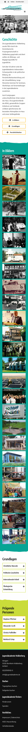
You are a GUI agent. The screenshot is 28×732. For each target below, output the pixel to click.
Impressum (6, 717)
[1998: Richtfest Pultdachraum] (14, 328)
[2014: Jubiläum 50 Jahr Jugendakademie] (14, 484)
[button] (14, 566)
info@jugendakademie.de (11, 675)
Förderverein (6, 702)
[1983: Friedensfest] (14, 296)
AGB (3, 722)
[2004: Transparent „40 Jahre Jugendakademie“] (14, 406)
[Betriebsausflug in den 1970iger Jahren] (14, 218)
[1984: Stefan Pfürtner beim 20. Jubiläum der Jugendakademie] (14, 312)
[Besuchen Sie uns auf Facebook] (5, 2)
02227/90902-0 (7, 670)
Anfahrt (5, 666)
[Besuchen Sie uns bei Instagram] (8, 2)
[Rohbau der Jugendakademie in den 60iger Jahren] (14, 187)
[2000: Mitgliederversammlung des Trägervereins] (14, 343)
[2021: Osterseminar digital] (14, 515)
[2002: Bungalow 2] (14, 359)
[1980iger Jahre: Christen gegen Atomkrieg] (14, 250)
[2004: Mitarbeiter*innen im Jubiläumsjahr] (14, 390)
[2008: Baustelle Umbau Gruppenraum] (14, 437)
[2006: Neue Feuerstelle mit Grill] (14, 421)
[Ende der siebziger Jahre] (14, 203)
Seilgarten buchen (8, 690)
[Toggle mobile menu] (25, 11)
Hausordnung (11, 722)
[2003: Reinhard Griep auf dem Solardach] (14, 374)
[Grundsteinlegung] (14, 156)
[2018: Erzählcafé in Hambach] (14, 499)
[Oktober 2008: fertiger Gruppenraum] (14, 452)
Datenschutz (15, 717)
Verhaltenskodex (8, 726)
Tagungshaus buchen (9, 686)
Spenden (5, 706)
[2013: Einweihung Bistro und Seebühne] (14, 468)
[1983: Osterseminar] (14, 281)
